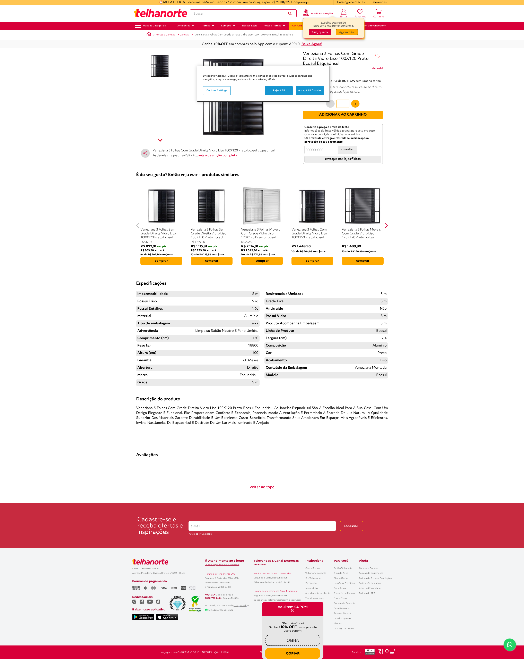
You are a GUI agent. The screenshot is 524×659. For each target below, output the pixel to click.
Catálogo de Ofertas (344, 628)
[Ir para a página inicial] (160, 13)
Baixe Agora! (312, 44)
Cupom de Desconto (344, 603)
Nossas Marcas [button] (272, 25)
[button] (154, 26)
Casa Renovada (342, 608)
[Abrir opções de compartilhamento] (145, 153)
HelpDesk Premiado (344, 583)
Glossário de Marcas (344, 593)
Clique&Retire (341, 578)
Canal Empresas (342, 618)
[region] (263, 84)
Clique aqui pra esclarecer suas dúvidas (222, 564)
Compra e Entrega (368, 568)
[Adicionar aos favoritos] (378, 56)
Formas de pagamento (371, 573)
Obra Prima (340, 588)
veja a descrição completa (217, 155)
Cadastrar (351, 526)
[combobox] (243, 13)
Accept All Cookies (310, 90)
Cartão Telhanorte (343, 568)
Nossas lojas (311, 588)
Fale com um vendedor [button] (370, 25)
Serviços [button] (226, 25)
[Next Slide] (386, 225)
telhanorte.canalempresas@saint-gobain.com (278, 600)
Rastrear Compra (342, 613)
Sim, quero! (320, 32)
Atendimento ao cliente (317, 593)
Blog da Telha (341, 573)
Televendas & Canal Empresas (276, 560)
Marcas (337, 623)
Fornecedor (311, 583)
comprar (161, 260)
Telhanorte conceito (315, 573)
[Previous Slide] (138, 225)
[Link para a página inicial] (148, 34)
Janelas (184, 34)
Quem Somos (312, 568)
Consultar (347, 149)
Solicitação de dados (370, 583)
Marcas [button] (205, 25)
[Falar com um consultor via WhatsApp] (510, 645)
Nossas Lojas (249, 25)
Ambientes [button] (183, 25)
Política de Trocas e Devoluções (375, 578)
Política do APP (367, 593)
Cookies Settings (217, 90)
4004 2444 (211, 595)
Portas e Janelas (165, 34)
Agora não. (347, 32)
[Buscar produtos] (290, 13)
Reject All (279, 90)
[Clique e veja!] (377, 69)
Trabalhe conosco (314, 598)
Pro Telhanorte (313, 578)
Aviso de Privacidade (200, 534)
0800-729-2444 (213, 598)
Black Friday (340, 598)
